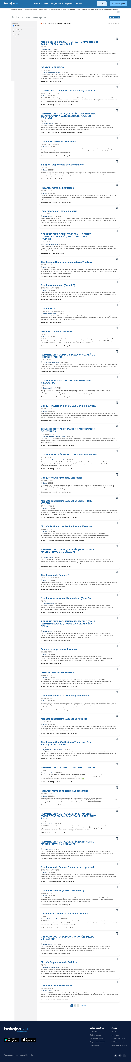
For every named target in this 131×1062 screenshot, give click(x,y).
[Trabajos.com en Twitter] (120, 1055)
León (16, 34)
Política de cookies (118, 1042)
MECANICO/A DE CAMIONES (57, 331)
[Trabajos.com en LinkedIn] (124, 1055)
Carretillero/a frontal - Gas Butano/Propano (64, 913)
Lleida (16, 32)
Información (94, 1031)
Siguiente (84, 1005)
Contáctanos (95, 1045)
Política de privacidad (119, 1045)
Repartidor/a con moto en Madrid (59, 211)
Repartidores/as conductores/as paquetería (64, 791)
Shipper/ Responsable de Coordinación (62, 165)
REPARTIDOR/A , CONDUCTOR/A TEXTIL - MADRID (69, 767)
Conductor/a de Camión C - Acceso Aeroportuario (68, 867)
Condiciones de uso (119, 1038)
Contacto (78, 4)
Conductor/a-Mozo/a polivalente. (59, 141)
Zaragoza (17, 29)
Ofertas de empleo (18, 9)
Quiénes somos (95, 1035)
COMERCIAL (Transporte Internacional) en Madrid (68, 90)
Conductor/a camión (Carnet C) (58, 285)
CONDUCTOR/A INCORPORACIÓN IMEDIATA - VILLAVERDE (66, 381)
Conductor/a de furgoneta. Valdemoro (61, 478)
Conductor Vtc (49, 308)
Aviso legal (115, 1035)
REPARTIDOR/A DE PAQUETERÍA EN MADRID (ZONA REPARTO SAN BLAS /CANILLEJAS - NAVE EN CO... (68, 816)
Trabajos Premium (56, 4)
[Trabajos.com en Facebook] (115, 1055)
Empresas (69, 4)
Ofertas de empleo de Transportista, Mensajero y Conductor (52, 9)
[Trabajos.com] (11, 5)
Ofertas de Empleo (41, 4)
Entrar (101, 4)
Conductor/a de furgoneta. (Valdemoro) (62, 890)
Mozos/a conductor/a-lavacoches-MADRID (64, 719)
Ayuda (114, 1031)
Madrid (17, 25)
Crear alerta (115, 17)
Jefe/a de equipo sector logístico (59, 649)
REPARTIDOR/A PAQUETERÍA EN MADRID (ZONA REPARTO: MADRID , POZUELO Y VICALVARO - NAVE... (68, 623)
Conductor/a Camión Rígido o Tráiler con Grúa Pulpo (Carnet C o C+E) (66, 743)
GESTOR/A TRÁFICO (52, 67)
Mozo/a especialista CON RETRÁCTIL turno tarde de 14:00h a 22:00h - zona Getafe (69, 43)
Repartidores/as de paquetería (57, 188)
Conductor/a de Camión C (55, 575)
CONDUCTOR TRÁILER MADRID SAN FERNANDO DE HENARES (68, 430)
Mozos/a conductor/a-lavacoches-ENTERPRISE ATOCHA (66, 502)
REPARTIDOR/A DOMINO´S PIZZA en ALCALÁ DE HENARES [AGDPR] (68, 356)
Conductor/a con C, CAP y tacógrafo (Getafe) (65, 695)
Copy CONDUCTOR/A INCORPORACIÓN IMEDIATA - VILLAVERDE (69, 938)
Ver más (17, 37)
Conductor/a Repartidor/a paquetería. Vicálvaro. (67, 262)
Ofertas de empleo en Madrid (30, 9)
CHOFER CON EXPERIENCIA (57, 985)
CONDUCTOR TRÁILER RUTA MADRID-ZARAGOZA (69, 454)
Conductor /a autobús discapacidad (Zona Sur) (66, 598)
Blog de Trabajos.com (97, 1042)
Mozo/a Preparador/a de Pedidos (59, 962)
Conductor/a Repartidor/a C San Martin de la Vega (68, 406)
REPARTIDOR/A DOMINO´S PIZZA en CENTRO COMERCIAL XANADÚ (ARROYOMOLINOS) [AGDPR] (66, 236)
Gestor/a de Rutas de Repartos (58, 672)
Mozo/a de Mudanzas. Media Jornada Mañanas (66, 526)
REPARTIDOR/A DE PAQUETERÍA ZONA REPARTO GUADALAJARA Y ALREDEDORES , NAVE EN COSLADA (68, 116)
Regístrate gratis (118, 4)
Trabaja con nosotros (97, 1038)
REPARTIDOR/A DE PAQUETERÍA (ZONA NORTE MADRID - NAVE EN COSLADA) (67, 550)
